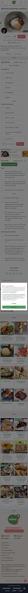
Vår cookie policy (12, 292)
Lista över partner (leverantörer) (9, 299)
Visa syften (14, 303)
